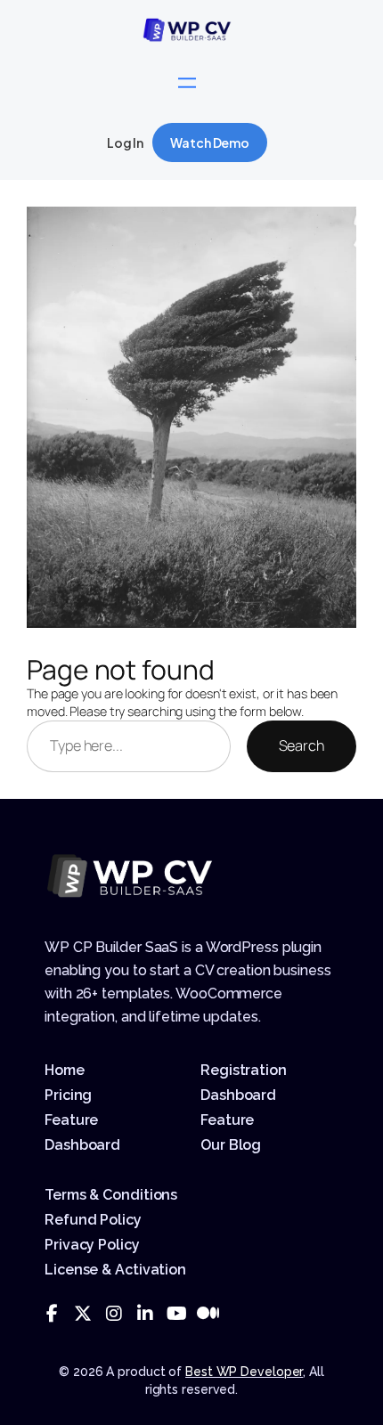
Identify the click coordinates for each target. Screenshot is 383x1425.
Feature (71, 1120)
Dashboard (82, 1144)
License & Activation (115, 1269)
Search (301, 745)
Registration (243, 1070)
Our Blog (230, 1144)
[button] (209, 142)
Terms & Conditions (111, 1194)
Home (65, 1070)
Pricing (68, 1095)
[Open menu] (187, 83)
